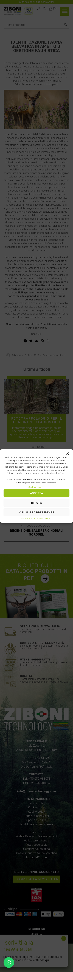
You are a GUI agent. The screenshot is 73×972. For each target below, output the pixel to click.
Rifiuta (36, 502)
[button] (67, 453)
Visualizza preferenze (36, 512)
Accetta (36, 493)
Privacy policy (43, 518)
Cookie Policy (28, 518)
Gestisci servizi (35, 487)
